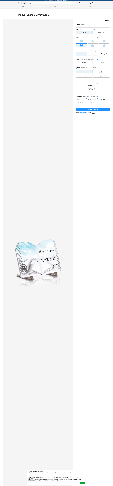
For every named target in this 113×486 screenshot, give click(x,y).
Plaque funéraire (21, 6)
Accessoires (80, 6)
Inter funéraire (67, 6)
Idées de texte (92, 6)
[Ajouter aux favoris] (4, 20)
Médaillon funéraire (53, 6)
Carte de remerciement (37, 6)
